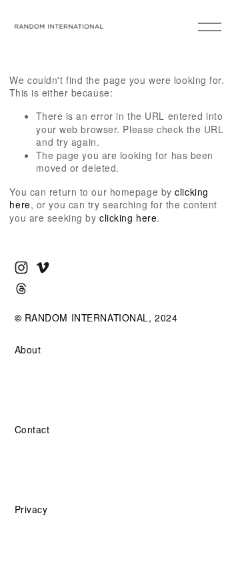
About (28, 349)
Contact (32, 429)
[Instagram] (21, 267)
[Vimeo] (42, 267)
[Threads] (21, 288)
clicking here (128, 217)
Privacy (31, 509)
